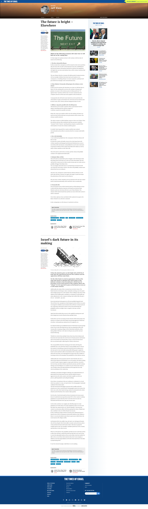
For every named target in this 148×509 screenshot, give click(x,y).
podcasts (49, 494)
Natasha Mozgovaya (102, 79)
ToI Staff (100, 62)
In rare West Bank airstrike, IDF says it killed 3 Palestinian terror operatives (102, 52)
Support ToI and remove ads (142, 1)
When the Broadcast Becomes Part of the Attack (79, 471)
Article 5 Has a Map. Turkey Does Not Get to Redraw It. (60, 227)
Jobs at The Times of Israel (70, 490)
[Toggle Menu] (1, 1)
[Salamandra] (84, 505)
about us (67, 486)
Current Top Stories (98, 25)
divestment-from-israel (73, 459)
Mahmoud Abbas (79, 217)
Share (43, 32)
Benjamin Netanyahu (54, 217)
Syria (78, 461)
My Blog (52, 17)
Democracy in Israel (63, 459)
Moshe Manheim (75, 472)
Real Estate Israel (50, 490)
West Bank (59, 220)
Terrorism (53, 464)
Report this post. (43, 50)
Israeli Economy (60, 461)
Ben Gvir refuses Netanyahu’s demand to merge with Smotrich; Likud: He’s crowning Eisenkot (103, 67)
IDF (66, 217)
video (48, 496)
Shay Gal (55, 472)
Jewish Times (49, 485)
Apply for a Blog (103, 17)
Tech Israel (49, 488)
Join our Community (131, 1)
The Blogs (53, 5)
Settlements (53, 220)
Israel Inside (49, 486)
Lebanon (73, 461)
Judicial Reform (72, 217)
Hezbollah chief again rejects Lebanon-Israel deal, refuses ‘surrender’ (103, 60)
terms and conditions (70, 483)
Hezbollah (62, 217)
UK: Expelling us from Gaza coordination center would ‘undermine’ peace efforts (103, 84)
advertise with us (69, 488)
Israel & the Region (51, 483)
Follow (52, 10)
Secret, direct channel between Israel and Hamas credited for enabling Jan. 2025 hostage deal (98, 43)
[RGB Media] (75, 506)
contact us (68, 492)
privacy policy (68, 485)
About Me (57, 17)
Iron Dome (53, 461)
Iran (80, 459)
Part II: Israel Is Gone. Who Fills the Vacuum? (79, 227)
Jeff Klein (56, 8)
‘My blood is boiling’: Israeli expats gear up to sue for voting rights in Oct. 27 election (103, 76)
